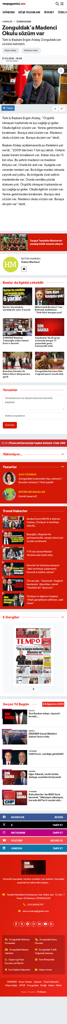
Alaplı (51, 985)
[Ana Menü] (62, 4)
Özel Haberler (51, 982)
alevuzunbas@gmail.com (36, 911)
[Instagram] (33, 924)
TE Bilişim (41, 992)
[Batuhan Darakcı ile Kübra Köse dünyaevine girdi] (17, 360)
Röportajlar (11, 985)
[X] (22, 924)
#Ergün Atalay (10, 50)
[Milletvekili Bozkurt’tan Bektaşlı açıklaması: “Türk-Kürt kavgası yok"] (49, 296)
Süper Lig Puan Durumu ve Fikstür (14, 961)
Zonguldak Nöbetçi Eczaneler (17, 941)
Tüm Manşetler (47, 959)
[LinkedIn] (39, 924)
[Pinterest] (27, 924)
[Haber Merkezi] (10, 264)
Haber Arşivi (45, 970)
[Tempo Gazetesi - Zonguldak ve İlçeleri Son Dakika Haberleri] (14, 4)
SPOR (22, 985)
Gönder (10, 425)
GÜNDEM (8, 12)
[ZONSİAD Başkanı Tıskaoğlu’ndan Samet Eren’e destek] (17, 327)
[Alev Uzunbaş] (9, 478)
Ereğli (43, 985)
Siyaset (38, 982)
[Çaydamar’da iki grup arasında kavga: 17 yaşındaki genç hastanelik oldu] (49, 327)
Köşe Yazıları (25, 982)
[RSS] (51, 924)
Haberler (7, 22)
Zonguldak (23, 22)
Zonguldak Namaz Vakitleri (17, 951)
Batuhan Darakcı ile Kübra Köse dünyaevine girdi (16, 374)
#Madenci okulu (31, 50)
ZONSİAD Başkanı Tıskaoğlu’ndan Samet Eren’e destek (16, 341)
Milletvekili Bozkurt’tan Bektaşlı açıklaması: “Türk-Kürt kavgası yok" (49, 310)
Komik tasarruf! (28, 496)
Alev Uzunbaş (27, 474)
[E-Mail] (24, 269)
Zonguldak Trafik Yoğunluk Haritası (46, 951)
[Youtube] (45, 924)
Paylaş (10, 108)
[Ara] (57, 4)
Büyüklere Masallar (32, 492)
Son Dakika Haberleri (19, 970)
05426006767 (35, 904)
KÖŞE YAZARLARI (29, 12)
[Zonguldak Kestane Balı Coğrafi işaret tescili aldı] (49, 360)
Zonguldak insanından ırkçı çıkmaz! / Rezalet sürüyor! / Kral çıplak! (41, 480)
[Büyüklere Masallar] (9, 494)
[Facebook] (16, 924)
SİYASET (49, 12)
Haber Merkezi (30, 262)
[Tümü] (62, 454)
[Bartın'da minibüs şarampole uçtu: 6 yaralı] (17, 296)
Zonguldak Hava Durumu (46, 941)
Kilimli (58, 985)
